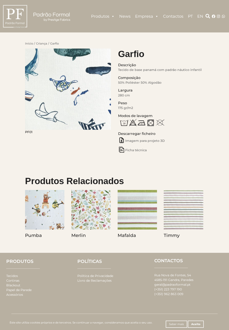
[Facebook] (213, 16)
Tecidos (12, 276)
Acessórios (14, 295)
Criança (41, 43)
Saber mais (176, 324)
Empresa (144, 16)
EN (200, 16)
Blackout (13, 285)
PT (190, 16)
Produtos (100, 16)
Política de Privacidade (95, 276)
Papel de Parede (19, 290)
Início (29, 43)
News (125, 16)
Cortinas (12, 281)
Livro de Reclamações (94, 281)
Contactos (173, 16)
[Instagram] (218, 16)
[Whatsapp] (223, 16)
